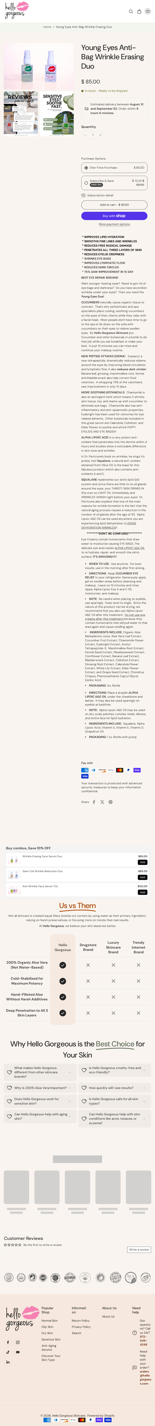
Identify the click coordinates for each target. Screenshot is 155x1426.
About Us (108, 1316)
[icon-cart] (139, 11)
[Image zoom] (39, 66)
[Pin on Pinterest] (110, 802)
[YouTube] (18, 1352)
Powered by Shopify (101, 1416)
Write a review (139, 1250)
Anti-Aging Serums (49, 1348)
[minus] (85, 135)
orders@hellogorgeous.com (145, 1377)
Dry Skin (47, 1333)
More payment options (114, 224)
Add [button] (142, 862)
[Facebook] (8, 1342)
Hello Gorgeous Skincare (68, 1416)
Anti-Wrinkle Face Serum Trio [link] (40, 886)
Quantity (88, 127)
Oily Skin (47, 1327)
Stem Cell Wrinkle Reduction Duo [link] (42, 871)
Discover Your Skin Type (51, 1358)
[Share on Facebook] (94, 802)
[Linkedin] (8, 1362)
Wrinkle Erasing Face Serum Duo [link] (42, 856)
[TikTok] (8, 1352)
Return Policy (81, 1321)
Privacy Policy (81, 1327)
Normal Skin (50, 1321)
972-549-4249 (143, 1340)
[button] (114, 204)
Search (76, 1333)
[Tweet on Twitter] (102, 802)
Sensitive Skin (51, 1339)
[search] (131, 11)
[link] (14, 860)
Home (47, 27)
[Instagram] (18, 1342)
